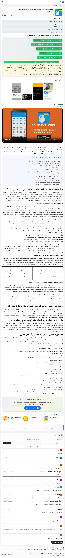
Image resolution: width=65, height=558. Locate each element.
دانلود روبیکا (44, 549)
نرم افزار (56, 5)
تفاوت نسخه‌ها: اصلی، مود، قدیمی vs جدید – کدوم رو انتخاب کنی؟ (43, 172)
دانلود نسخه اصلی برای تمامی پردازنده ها (46, 40)
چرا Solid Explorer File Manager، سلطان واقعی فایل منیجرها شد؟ (44, 161)
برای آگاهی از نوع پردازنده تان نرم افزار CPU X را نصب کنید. (46, 62)
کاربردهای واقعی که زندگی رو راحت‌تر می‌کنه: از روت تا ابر (45, 164)
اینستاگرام (54, 548)
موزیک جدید (28, 549)
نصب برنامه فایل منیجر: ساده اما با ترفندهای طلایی (48, 182)
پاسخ (5, 450)
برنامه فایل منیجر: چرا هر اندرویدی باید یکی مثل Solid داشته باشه (44, 178)
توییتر (48, 548)
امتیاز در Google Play (8, 15)
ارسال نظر (8, 443)
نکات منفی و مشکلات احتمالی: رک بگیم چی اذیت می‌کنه (44, 170)
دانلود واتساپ (36, 549)
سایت (55, 553)
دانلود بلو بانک (59, 549)
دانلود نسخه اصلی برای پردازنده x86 (47, 49)
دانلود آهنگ (20, 549)
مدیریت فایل (45, 15)
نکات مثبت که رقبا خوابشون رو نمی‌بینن (48, 168)
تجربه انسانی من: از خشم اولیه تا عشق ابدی (48, 166)
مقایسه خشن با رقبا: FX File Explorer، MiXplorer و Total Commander (43, 174)
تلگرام (60, 548)
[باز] (2, 2)
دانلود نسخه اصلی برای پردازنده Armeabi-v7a (45, 44)
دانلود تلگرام (51, 549)
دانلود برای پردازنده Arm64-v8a (48, 57)
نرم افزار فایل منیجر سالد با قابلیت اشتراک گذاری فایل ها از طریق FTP (36, 9)
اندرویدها (58, 2)
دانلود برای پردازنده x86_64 (49, 53)
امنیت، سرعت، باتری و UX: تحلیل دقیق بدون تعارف (47, 176)
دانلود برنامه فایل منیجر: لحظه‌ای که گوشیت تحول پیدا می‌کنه (45, 180)
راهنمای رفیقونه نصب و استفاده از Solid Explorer (47, 184)
